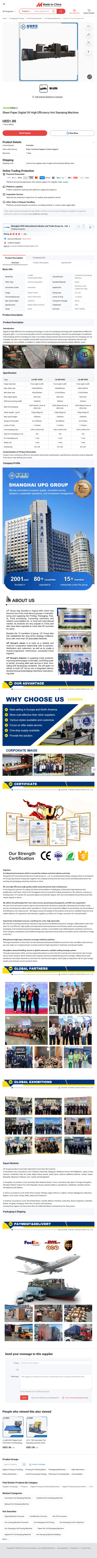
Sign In (6, 246)
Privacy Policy (86, 1548)
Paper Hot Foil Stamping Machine (51, 1528)
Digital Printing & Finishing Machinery (17, 1469)
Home (5, 18)
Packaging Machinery (56, 1469)
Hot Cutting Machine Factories (16, 1522)
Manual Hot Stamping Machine (17, 1504)
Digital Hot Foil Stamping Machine (18, 1534)
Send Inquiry (25, 133)
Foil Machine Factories (38, 1516)
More (5, 1539)
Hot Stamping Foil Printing (44, 1522)
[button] (86, 262)
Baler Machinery (77, 1469)
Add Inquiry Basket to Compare (49, 96)
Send (24, 1397)
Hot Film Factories (59, 1516)
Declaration (75, 1548)
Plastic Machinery (9, 1474)
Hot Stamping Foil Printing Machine (18, 1528)
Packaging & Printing (16, 18)
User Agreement (62, 1548)
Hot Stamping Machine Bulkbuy (48, 1534)
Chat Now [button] (73, 133)
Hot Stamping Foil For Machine (72, 1522)
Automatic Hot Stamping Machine (18, 1498)
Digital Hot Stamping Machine (73, 18)
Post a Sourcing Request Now (75, 1397)
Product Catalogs (38, 1464)
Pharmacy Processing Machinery (61, 1474)
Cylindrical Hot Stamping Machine (49, 1498)
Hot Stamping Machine (52, 18)
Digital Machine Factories (14, 1516)
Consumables (76, 1474)
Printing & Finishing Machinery (37, 1469)
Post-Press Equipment (34, 18)
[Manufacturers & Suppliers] (48, 4)
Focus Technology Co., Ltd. (32, 1548)
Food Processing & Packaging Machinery (41, 1474)
